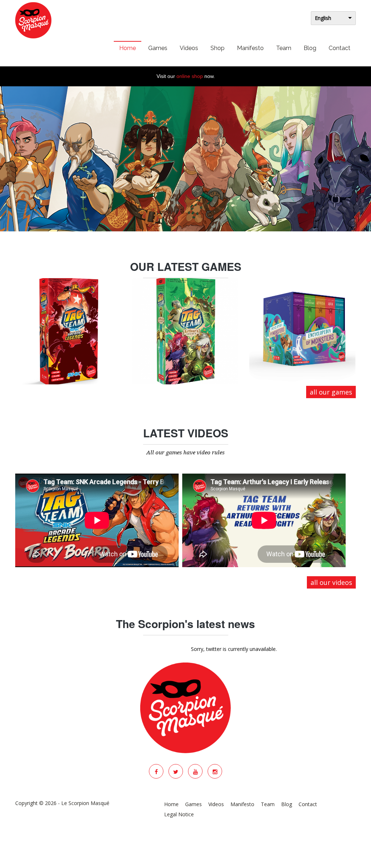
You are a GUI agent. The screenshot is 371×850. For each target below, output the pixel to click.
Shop (217, 48)
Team (283, 48)
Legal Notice (179, 814)
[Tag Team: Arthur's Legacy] (185, 331)
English (323, 18)
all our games (331, 392)
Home (127, 48)
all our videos (331, 582)
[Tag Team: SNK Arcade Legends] (68, 331)
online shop (189, 76)
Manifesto (250, 48)
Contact (339, 48)
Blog (310, 48)
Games (157, 48)
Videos (189, 48)
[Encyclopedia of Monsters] (302, 331)
